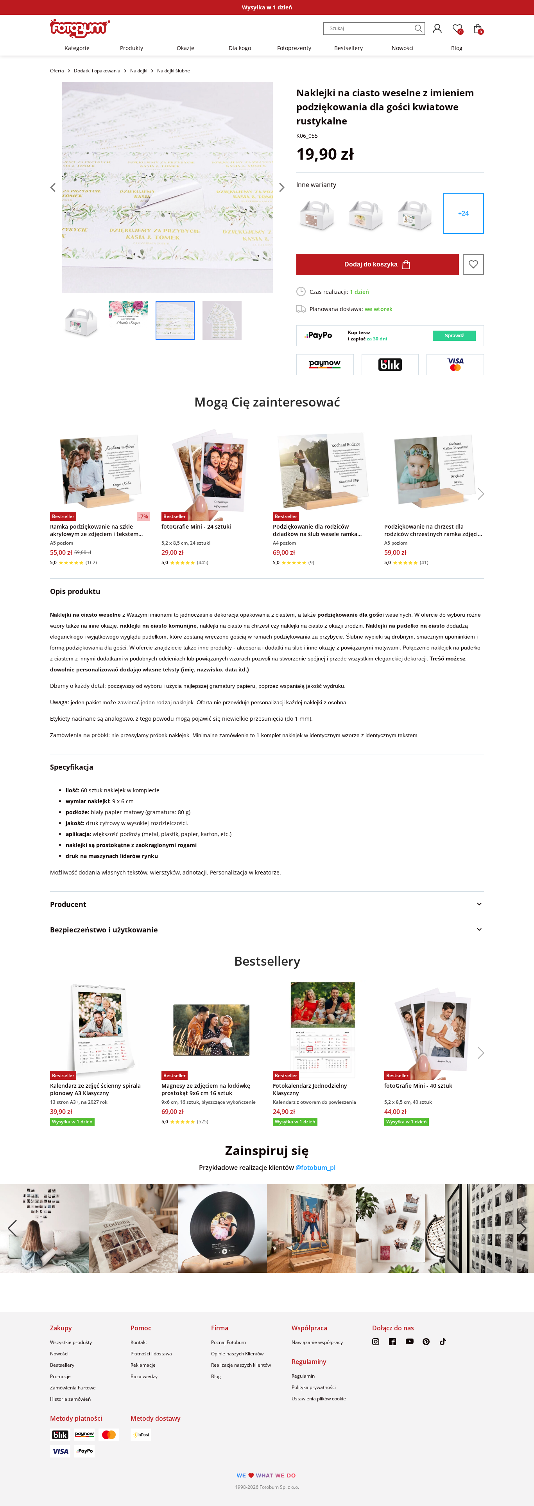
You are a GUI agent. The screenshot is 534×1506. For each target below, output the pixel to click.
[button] (478, 494)
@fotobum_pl (315, 1167)
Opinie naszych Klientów (237, 1353)
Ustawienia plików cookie (319, 1398)
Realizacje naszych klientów (241, 1365)
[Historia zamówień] (437, 28)
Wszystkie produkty (71, 1342)
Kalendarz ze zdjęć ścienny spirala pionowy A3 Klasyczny (95, 1089)
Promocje (60, 1376)
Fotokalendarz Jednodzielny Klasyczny (310, 1089)
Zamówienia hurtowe (73, 1387)
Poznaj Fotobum (228, 1342)
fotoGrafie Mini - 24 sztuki (196, 526)
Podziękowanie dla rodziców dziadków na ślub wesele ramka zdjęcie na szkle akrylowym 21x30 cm (322, 530)
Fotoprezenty (294, 48)
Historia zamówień (70, 1399)
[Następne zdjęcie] (279, 187)
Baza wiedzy (144, 1376)
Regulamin (303, 1376)
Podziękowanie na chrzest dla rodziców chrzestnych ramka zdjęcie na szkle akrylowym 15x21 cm (432, 530)
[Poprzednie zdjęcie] (56, 187)
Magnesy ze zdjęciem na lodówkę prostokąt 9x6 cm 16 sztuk (205, 1089)
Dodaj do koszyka (371, 264)
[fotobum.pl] (80, 28)
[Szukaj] (419, 28)
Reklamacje (143, 1365)
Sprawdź (454, 335)
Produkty (131, 48)
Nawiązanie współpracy (317, 1342)
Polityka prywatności (314, 1387)
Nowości (403, 48)
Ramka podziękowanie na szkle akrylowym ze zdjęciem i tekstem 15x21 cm (94, 530)
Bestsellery (348, 48)
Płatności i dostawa (151, 1353)
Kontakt (139, 1342)
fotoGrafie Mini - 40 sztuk (418, 1085)
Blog (456, 48)
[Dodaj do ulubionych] (473, 264)
